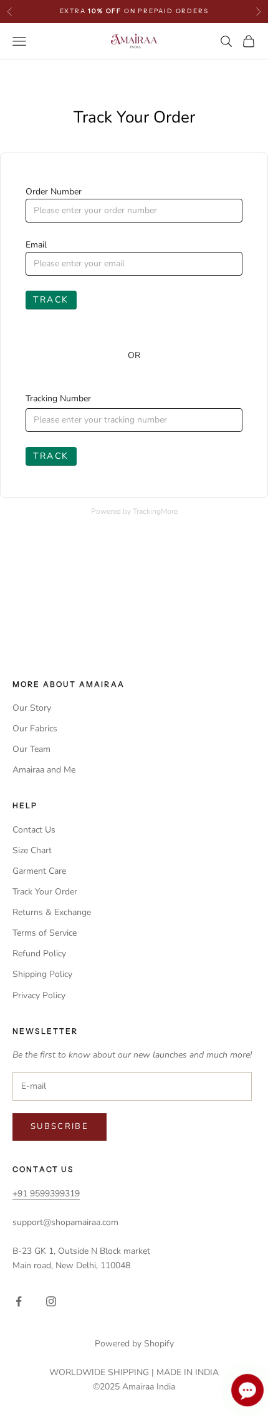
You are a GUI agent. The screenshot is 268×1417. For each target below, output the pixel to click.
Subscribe (60, 1126)
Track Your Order (44, 892)
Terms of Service (44, 933)
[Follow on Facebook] (18, 1301)
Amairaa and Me (43, 770)
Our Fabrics (34, 728)
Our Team (31, 749)
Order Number (54, 192)
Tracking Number (58, 398)
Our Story (31, 708)
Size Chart (32, 850)
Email (36, 245)
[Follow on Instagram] (51, 1301)
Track (51, 300)
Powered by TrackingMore (134, 511)
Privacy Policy (38, 995)
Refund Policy (39, 953)
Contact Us (33, 830)
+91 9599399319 (46, 1193)
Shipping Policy (42, 974)
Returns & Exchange (51, 912)
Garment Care (39, 871)
